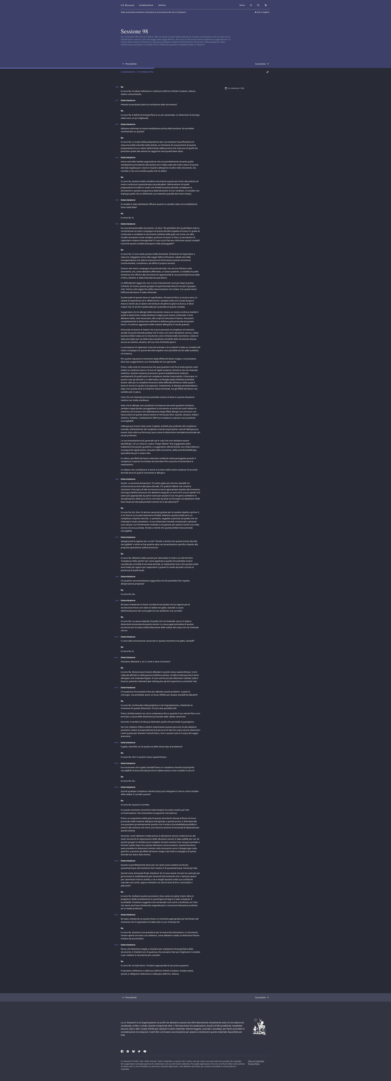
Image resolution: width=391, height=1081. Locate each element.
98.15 (117, 787)
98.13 (117, 742)
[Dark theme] (251, 5)
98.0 (117, 87)
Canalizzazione (146, 5)
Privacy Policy (254, 1064)
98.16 (117, 861)
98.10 (117, 637)
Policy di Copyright (256, 1061)
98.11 (117, 657)
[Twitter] (139, 1051)
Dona (242, 5)
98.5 (117, 224)
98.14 (117, 763)
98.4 (117, 200)
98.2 (117, 124)
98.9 (117, 600)
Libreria (162, 5)
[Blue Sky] (133, 1051)
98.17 (117, 915)
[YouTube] (145, 1051)
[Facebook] (122, 1051)
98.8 (117, 576)
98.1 (117, 100)
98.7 (117, 537)
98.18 (117, 945)
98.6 (117, 479)
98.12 (117, 687)
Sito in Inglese (263, 12)
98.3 (117, 157)
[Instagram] (127, 1051)
